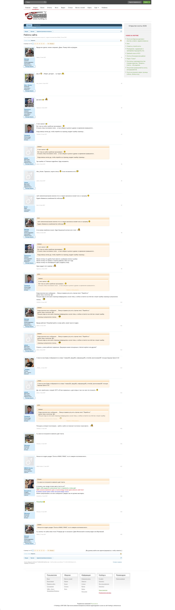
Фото (56, 7)
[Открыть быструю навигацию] (121, 31)
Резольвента (94, 603)
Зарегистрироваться (134, 2)
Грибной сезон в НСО (133, 53)
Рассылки (84, 591)
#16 (121, 443)
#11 (121, 325)
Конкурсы (101, 586)
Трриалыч (27, 109)
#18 (121, 496)
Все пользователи (104, 584)
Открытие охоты (86, 579)
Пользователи (37, 25)
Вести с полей (80, 7)
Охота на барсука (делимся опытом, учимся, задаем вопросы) (137, 40)
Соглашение (50, 586)
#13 (121, 367)
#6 (121, 180)
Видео (63, 7)
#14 (121, 392)
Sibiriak (58, 37)
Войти (146, 2)
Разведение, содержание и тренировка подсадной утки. (135, 49)
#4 (121, 134)
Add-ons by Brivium (63, 562)
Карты (90, 7)
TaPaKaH (27, 135)
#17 (121, 466)
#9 (121, 268)
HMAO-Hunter (28, 468)
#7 (121, 205)
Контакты (101, 581)
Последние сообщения (30, 27)
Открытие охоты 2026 (138, 26)
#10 (121, 302)
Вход (48, 579)
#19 (121, 511)
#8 (121, 232)
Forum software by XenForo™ (36, 562)
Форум (35, 7)
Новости (84, 581)
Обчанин (27, 445)
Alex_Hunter (28, 85)
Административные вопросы (38, 37)
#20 (121, 534)
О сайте (101, 579)
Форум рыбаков (120, 579)
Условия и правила (117, 562)
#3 (121, 107)
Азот (128, 43)
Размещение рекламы (105, 593)
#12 (121, 349)
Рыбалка (104, 7)
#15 (121, 428)
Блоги (42, 7)
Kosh (26, 207)
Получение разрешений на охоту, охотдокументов (137, 68)
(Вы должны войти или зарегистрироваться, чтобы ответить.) (104, 550)
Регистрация (50, 581)
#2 (121, 83)
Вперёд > (52, 43)
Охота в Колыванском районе (136, 56)
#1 (121, 57)
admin (26, 158)
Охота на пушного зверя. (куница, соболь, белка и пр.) (137, 73)
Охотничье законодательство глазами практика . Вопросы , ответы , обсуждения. (136, 63)
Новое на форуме (132, 35)
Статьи (70, 7)
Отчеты (49, 7)
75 (48, 43)
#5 (121, 164)
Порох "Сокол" (131, 58)
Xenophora (27, 491)
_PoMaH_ (27, 369)
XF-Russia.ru (32, 563)
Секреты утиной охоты (134, 46)
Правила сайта (51, 584)
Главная (27, 7)
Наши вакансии (103, 590)
